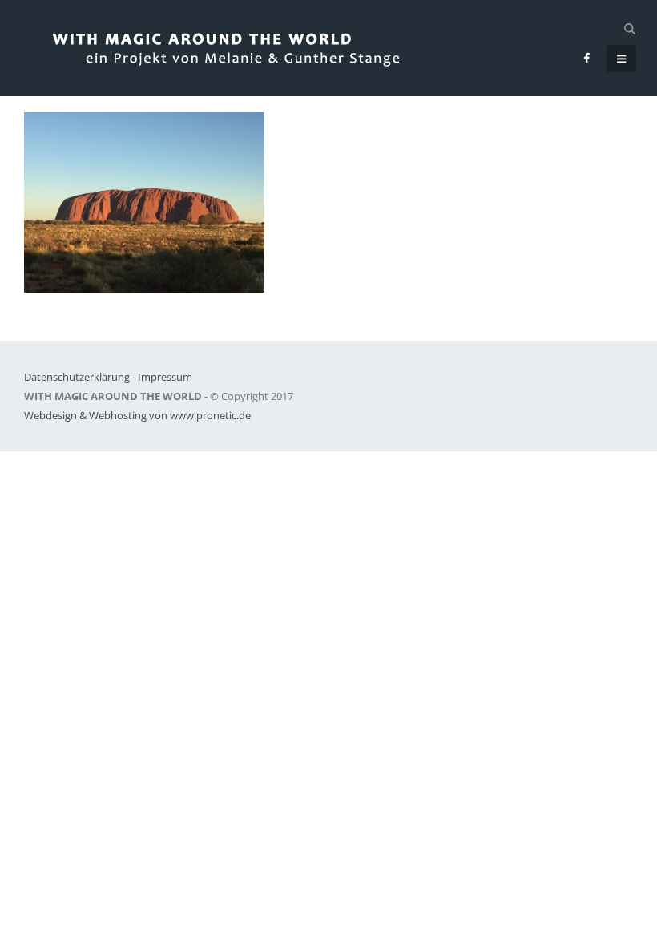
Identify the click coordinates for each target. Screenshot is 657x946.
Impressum (165, 377)
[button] (629, 28)
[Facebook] (587, 57)
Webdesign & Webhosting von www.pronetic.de (137, 415)
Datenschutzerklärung (77, 377)
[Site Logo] (242, 48)
